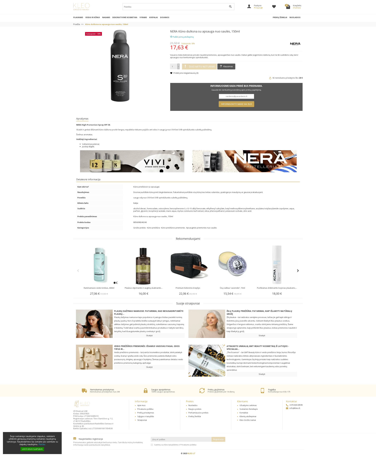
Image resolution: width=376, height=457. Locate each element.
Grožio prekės (139, 227)
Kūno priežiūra (153, 227)
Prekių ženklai (280, 17)
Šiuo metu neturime (202, 66)
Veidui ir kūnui (92, 17)
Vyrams (143, 17)
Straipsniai (142, 420)
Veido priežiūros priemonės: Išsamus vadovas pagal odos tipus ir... (147, 347)
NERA (174, 31)
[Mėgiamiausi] (274, 7)
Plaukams (78, 17)
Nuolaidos (294, 17)
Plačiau (41, 444)
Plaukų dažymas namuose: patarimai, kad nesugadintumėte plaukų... (148, 312)
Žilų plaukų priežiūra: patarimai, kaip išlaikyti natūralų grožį (259, 312)
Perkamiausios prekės (198, 412)
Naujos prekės (194, 409)
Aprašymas (82, 118)
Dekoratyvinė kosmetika (124, 17)
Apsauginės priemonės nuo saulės (201, 227)
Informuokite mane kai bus (236, 104)
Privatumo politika (145, 409)
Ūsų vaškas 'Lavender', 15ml (232, 288)
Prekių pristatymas (145, 412)
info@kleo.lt (294, 408)
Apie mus (141, 405)
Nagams (106, 17)
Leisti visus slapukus (32, 449)
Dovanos (164, 17)
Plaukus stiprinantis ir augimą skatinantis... (143, 288)
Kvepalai (153, 17)
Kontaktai (244, 412)
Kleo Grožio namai (248, 420)
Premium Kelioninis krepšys (188, 288)
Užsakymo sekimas (248, 405)
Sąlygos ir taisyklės (145, 416)
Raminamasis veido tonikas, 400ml (99, 288)
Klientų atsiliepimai (248, 416)
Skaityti (149, 335)
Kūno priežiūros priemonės (173, 227)
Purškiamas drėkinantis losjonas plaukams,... (277, 288)
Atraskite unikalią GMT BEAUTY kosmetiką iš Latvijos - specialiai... (258, 347)
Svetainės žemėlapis (249, 409)
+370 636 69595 (296, 405)
